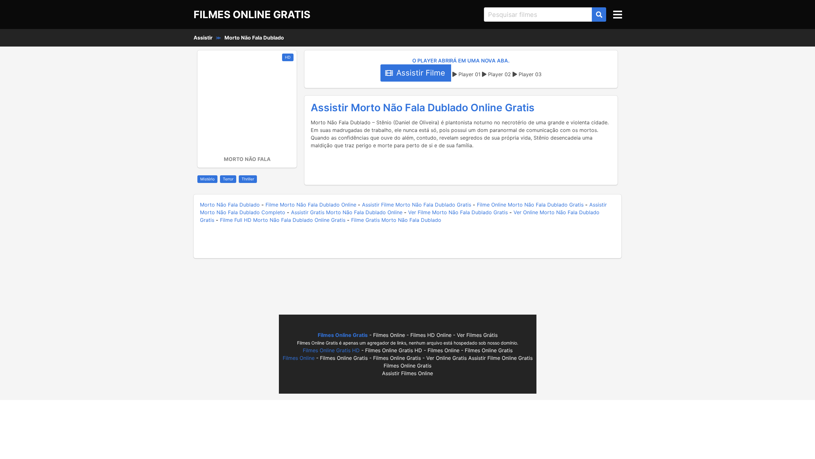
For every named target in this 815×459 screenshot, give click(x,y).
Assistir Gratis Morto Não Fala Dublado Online (346, 212)
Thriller (248, 179)
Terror (228, 179)
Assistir (203, 37)
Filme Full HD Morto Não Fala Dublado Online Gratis (282, 220)
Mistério (207, 179)
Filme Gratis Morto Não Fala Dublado (396, 220)
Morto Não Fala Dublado (254, 37)
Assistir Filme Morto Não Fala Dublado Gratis (416, 204)
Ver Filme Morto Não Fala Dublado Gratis (458, 212)
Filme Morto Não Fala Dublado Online (311, 204)
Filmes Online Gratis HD (331, 350)
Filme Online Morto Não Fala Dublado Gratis (530, 204)
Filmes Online (299, 358)
